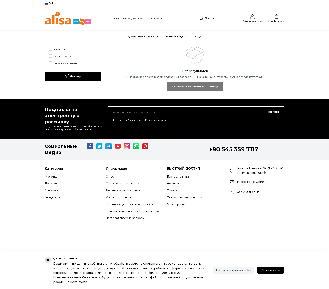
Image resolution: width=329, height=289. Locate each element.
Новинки (173, 183)
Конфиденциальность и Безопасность (132, 211)
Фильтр (75, 76)
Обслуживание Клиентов (184, 197)
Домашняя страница (143, 36)
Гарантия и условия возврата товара (131, 204)
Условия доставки (118, 197)
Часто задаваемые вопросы (125, 218)
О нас (110, 176)
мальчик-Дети (176, 36)
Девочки (51, 183)
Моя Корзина (176, 204)
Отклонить (91, 277)
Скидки (172, 190)
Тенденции (52, 197)
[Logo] (68, 18)
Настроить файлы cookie (233, 270)
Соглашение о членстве (122, 183)
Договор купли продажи (123, 190)
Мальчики (51, 190)
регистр (273, 112)
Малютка (51, 176)
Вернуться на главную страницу (195, 86)
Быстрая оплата (178, 176)
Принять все (270, 270)
